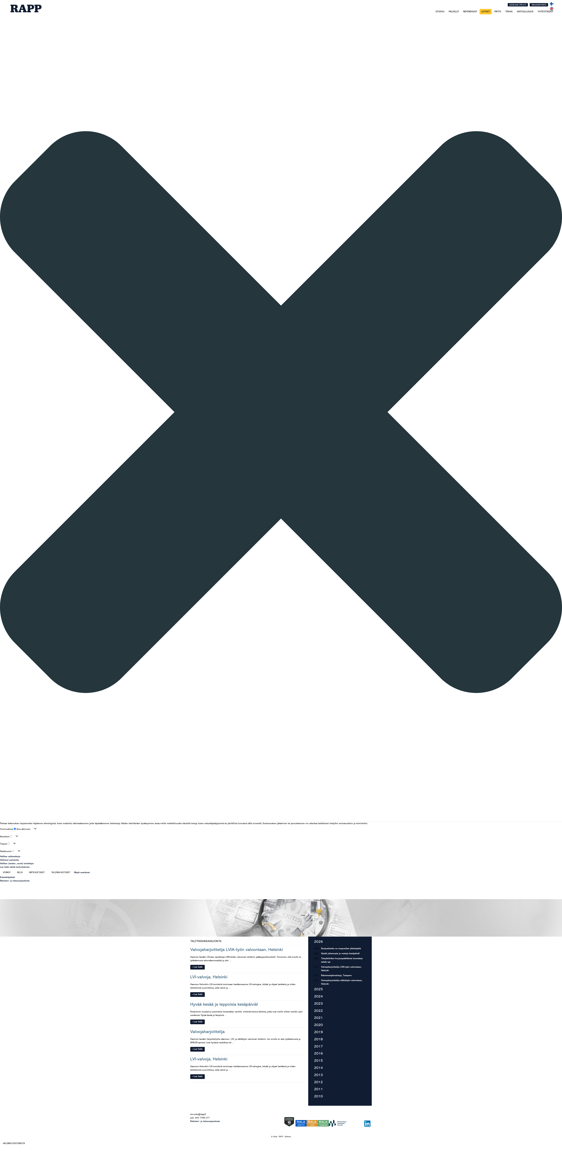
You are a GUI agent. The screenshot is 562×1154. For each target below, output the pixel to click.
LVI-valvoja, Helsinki (208, 977)
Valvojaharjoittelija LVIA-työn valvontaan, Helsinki (236, 950)
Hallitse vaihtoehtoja (10, 857)
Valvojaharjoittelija (207, 1032)
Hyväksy (7, 872)
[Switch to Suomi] (551, 5)
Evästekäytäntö (7, 877)
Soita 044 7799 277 (517, 5)
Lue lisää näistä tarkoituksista (15, 867)
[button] (281, 413)
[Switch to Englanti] (551, 10)
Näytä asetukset (37, 872)
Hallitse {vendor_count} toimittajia (17, 864)
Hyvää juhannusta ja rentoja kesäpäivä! (340, 954)
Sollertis (288, 1137)
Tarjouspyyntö (538, 5)
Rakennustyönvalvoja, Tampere (336, 975)
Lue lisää (198, 967)
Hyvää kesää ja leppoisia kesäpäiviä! (224, 1004)
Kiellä (20, 872)
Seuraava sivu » (294, 1087)
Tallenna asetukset (60, 872)
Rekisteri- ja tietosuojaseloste (15, 881)
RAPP (26, 8)
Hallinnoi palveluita (9, 860)
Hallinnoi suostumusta (14, 1143)
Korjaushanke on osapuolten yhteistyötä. (341, 949)
